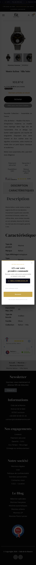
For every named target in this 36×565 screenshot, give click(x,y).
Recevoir (18, 294)
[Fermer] (31, 263)
